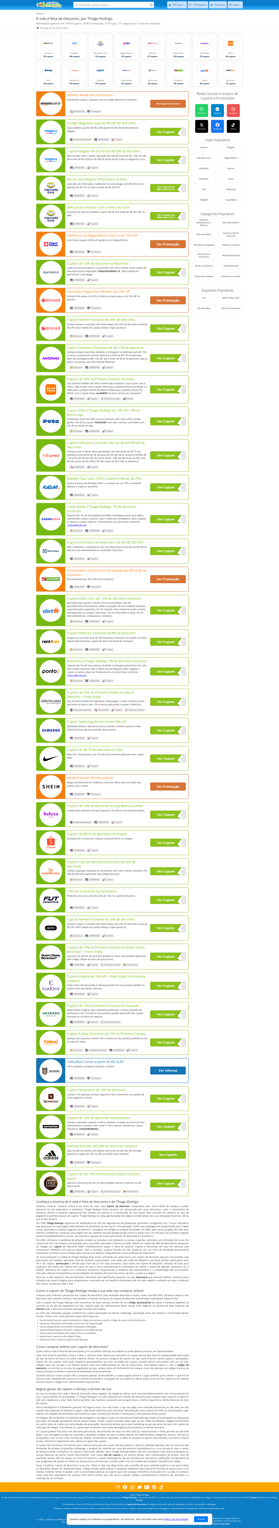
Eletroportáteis (204, 234)
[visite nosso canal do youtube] (147, 1487)
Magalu (230, 147)
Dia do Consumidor (231, 308)
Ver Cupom (166, 132)
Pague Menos (231, 158)
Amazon (204, 147)
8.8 (203, 297)
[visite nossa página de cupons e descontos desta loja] (50, 104)
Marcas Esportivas (231, 255)
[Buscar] (151, 4)
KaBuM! (204, 199)
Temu (231, 179)
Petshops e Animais (231, 276)
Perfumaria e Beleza (203, 276)
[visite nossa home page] (49, 5)
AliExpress (231, 189)
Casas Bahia (231, 199)
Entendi (201, 1519)
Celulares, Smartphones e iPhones (203, 222)
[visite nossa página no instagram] (132, 1487)
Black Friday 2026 (231, 297)
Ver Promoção (168, 244)
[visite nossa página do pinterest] (154, 1487)
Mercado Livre (204, 158)
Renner (230, 168)
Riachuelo (204, 168)
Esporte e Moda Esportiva (230, 234)
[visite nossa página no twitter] (140, 1487)
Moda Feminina (230, 265)
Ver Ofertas (168, 1070)
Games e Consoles (231, 245)
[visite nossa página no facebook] (118, 1487)
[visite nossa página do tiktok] (161, 1487)
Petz (204, 189)
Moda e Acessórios (204, 265)
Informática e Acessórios (203, 255)
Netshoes (203, 179)
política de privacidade (220, 1523)
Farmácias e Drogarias (203, 245)
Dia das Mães (204, 308)
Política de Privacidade (176, 1519)
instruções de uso (76, 525)
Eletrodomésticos (230, 222)
